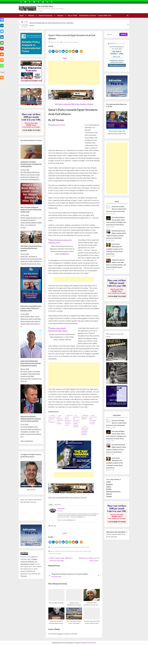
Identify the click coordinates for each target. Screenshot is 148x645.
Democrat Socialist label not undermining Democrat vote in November (51, 23)
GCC (61, 551)
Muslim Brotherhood (69, 551)
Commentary (74, 547)
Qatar (77, 551)
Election (32, 25)
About (21, 15)
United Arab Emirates (54, 553)
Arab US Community (45, 15)
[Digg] (76, 50)
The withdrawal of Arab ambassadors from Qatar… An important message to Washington (76, 421)
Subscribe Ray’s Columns (87, 15)
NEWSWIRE (117, 415)
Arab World (61, 547)
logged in (60, 634)
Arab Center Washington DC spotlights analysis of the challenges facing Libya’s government (114, 249)
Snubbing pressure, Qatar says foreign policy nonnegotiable (51, 419)
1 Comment (75, 42)
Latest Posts (57, 504)
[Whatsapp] (70, 50)
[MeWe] (53, 50)
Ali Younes (65, 42)
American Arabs (56, 576)
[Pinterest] (2, 47)
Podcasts (60, 15)
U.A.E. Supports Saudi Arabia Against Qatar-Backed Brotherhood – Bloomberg (84, 430)
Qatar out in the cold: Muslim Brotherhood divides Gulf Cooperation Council (68, 420)
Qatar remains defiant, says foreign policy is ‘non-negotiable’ (60, 419)
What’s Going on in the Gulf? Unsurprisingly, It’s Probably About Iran (93, 419)
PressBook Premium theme (88, 642)
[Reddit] (73, 50)
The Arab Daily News (45, 6)
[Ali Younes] (52, 512)
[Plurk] (56, 50)
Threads (109, 496)
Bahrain (53, 551)
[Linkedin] (63, 50)
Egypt (57, 551)
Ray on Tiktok (72, 15)
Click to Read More (26, 441)
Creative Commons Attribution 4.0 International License (28, 561)
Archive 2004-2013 (104, 15)
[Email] (66, 50)
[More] (81, 50)
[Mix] (2, 59)
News (88, 547)
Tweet (65, 58)
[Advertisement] (74, 73)
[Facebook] (49, 50)
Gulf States (82, 547)
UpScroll (109, 494)
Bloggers (67, 547)
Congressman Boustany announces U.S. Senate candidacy (69, 574)
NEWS (117, 201)
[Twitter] (59, 50)
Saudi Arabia (83, 551)
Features (31, 15)
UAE (89, 551)
